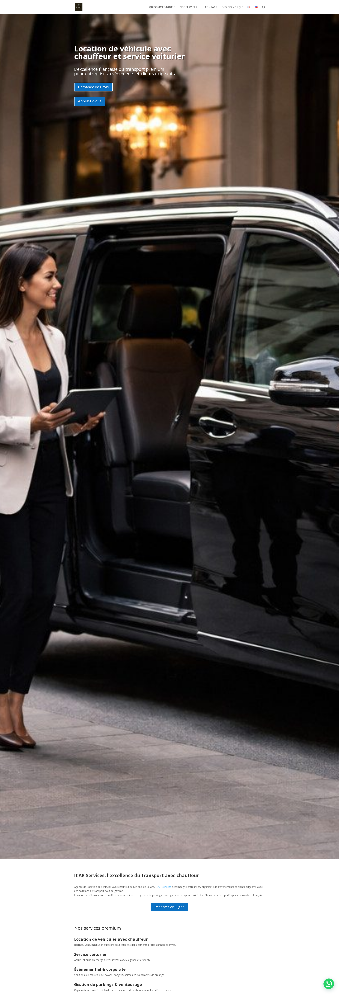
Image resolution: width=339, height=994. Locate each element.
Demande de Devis (93, 87)
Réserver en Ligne (170, 906)
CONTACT (211, 7)
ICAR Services (163, 886)
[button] (328, 983)
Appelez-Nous (90, 101)
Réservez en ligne (232, 7)
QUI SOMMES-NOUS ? (162, 7)
